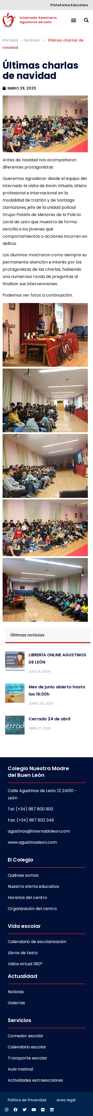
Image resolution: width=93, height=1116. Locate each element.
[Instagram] (6, 1109)
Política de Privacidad (27, 1100)
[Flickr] (43, 1109)
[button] (73, 20)
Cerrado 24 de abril (49, 719)
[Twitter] (24, 1109)
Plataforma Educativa (69, 5)
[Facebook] (15, 1109)
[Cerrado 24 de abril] (15, 726)
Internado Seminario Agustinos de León (39, 19)
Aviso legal (66, 1100)
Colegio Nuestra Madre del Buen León (38, 772)
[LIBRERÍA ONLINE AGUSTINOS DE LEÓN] (15, 662)
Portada (10, 40)
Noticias (32, 40)
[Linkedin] (52, 1109)
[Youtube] (33, 1109)
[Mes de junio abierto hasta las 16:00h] (15, 694)
